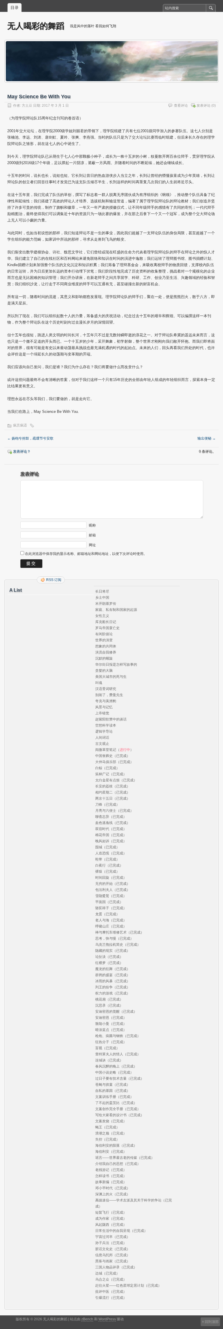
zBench (87, 1319)
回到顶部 (212, 1322)
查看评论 (181, 106)
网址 (92, 545)
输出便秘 (206, 438)
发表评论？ (21, 451)
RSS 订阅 (53, 580)
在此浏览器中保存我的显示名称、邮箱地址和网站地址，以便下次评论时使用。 (86, 554)
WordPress (107, 1319)
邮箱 (92, 535)
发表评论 (204, 106)
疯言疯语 (20, 425)
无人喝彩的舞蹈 (35, 26)
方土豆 (27, 106)
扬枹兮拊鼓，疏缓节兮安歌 (30, 438)
